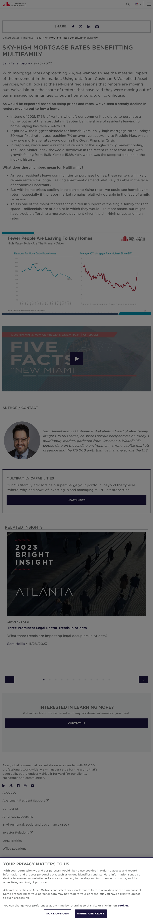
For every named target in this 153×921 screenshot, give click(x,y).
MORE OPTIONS (57, 913)
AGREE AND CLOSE (91, 913)
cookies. (123, 905)
